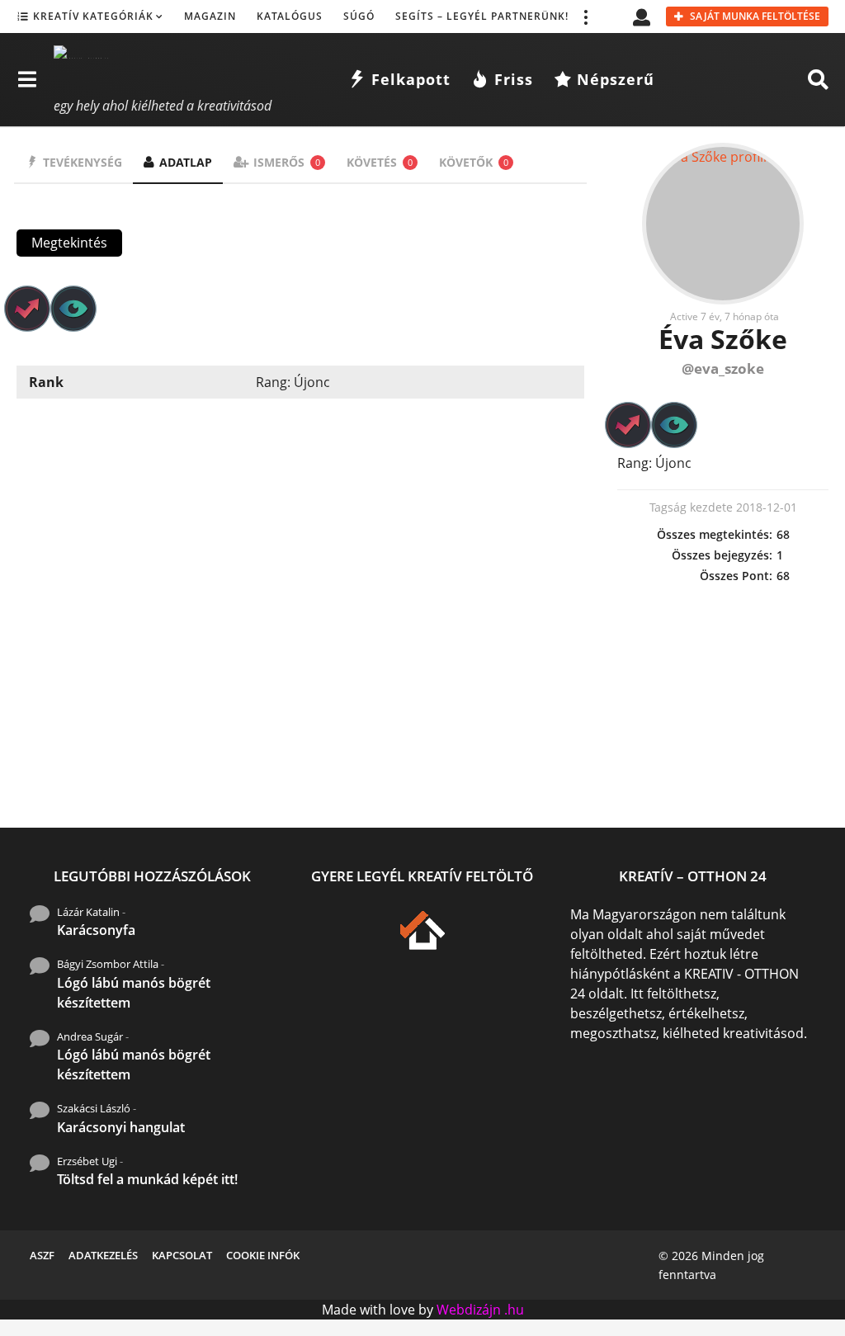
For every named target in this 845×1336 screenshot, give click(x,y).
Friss (513, 79)
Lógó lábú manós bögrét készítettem (133, 993)
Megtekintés (69, 243)
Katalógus (290, 16)
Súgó (359, 16)
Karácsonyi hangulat (121, 1127)
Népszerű (615, 79)
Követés (380, 162)
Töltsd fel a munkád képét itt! (147, 1179)
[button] (585, 16)
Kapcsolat (182, 1255)
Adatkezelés (103, 1255)
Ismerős (286, 162)
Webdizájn (469, 1310)
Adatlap (185, 162)
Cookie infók (263, 1255)
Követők (473, 162)
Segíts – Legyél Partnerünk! (482, 16)
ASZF (42, 1255)
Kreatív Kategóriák (93, 16)
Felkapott (411, 79)
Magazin (210, 16)
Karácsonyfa (96, 930)
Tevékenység (82, 162)
